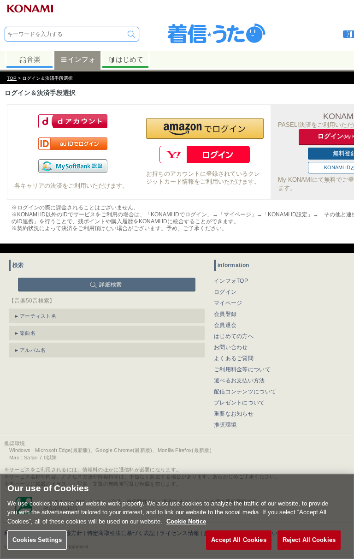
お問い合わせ (231, 347)
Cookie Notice (186, 521)
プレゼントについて (239, 402)
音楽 (34, 59)
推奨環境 (225, 425)
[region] (177, 516)
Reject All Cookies (309, 539)
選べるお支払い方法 (239, 380)
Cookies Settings (37, 539)
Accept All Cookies (238, 539)
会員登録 (225, 314)
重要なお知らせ (234, 413)
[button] (205, 128)
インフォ (81, 59)
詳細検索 (110, 284)
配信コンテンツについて (245, 391)
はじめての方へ (234, 336)
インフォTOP (231, 281)
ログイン (225, 292)
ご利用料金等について (242, 369)
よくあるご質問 (234, 358)
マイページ (228, 303)
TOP (12, 78)
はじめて (129, 59)
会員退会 (225, 325)
